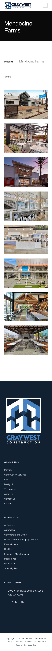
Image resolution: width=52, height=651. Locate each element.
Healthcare (9, 549)
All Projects (9, 525)
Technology (10, 489)
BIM (6, 479)
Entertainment (11, 544)
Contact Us (9, 498)
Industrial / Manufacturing (16, 554)
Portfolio (8, 470)
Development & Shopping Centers (21, 539)
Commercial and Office (15, 534)
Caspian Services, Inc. (26, 645)
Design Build (10, 484)
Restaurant (9, 563)
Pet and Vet (10, 559)
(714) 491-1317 (16, 601)
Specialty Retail (11, 568)
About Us (8, 494)
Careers (8, 503)
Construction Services (15, 474)
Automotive (9, 530)
